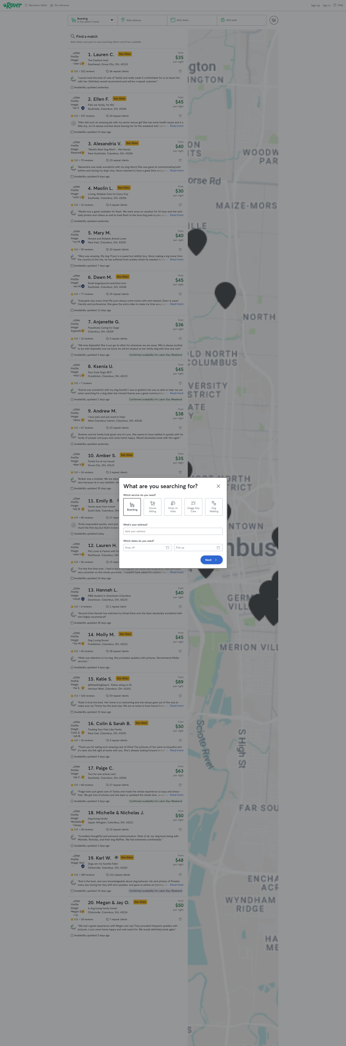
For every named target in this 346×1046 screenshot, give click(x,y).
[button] (218, 486)
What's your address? (135, 524)
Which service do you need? (139, 495)
